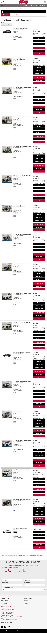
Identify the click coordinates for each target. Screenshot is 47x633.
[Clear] (17, 14)
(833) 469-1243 (7, 609)
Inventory (26, 600)
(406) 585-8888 (11, 619)
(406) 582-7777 (7, 610)
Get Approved (27, 602)
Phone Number (27, 582)
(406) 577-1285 (8, 608)
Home (2, 8)
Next (12, 593)
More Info (39, 50)
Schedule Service (27, 605)
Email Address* (5, 582)
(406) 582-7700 (9, 613)
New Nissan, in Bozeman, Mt (9, 8)
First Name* (4, 578)
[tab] (8, 570)
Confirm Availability (39, 48)
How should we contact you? (8, 587)
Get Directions (4, 603)
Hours (14, 606)
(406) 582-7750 (11, 612)
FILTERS (6, 14)
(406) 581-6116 (19, 616)
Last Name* (26, 578)
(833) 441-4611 (9, 606)
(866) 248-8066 (6, 615)
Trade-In (26, 603)
